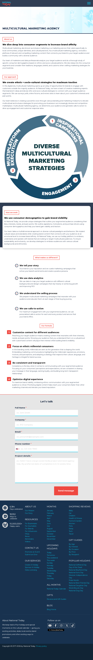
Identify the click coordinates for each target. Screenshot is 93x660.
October (50, 534)
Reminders (29, 539)
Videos (27, 542)
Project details (23, 456)
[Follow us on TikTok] (72, 625)
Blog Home (51, 609)
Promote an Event (32, 552)
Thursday (50, 573)
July (48, 526)
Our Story (29, 513)
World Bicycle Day (76, 588)
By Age (72, 544)
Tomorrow (51, 555)
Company (20, 420)
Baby (71, 511)
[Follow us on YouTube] (50, 625)
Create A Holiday (31, 565)
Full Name (21, 408)
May (48, 521)
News (27, 536)
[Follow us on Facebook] (55, 625)
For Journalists (30, 526)
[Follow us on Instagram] (61, 625)
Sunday (50, 563)
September (51, 531)
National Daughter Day (78, 585)
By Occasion (74, 549)
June (49, 524)
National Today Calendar (56, 589)
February (50, 513)
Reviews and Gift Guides (56, 599)
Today (49, 553)
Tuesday (50, 568)
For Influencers (31, 531)
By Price (72, 552)
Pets (71, 526)
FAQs (27, 534)
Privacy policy (41, 646)
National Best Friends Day (79, 583)
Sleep (71, 529)
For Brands (29, 529)
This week (51, 560)
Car (70, 513)
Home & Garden (75, 521)
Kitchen (72, 524)
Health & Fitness (75, 518)
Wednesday (51, 571)
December (51, 539)
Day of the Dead (75, 567)
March (49, 516)
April (48, 518)
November (51, 536)
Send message (66, 490)
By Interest (73, 547)
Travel (71, 534)
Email (18, 432)
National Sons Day (76, 573)
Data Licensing (31, 570)
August (50, 529)
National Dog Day (76, 591)
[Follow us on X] (67, 625)
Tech (71, 531)
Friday (49, 576)
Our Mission (29, 511)
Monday (50, 566)
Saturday (50, 578)
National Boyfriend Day (78, 570)
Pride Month (74, 580)
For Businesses (31, 524)
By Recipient (74, 555)
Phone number (23, 444)
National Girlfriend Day (78, 565)
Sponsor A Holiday (32, 567)
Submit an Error (31, 555)
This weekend (52, 558)
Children (72, 516)
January (50, 511)
